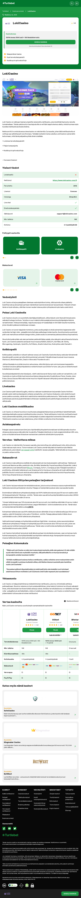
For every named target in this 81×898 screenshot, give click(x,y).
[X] (14, 829)
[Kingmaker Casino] (75, 746)
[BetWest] (75, 778)
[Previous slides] (71, 257)
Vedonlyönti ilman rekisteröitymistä (39, 804)
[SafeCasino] (75, 715)
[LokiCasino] (40, 97)
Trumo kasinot (54, 805)
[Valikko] (77, 3)
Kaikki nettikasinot (8, 794)
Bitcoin (29, 468)
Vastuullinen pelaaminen (69, 798)
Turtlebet (5, 11)
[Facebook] (4, 829)
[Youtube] (9, 829)
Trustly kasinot (54, 797)
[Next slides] (77, 257)
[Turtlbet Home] (8, 3)
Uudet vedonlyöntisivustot (40, 798)
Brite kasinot (54, 801)
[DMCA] (27, 885)
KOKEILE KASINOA (40, 42)
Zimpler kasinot (55, 794)
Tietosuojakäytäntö (71, 807)
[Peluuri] (4, 885)
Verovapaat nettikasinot (6, 810)
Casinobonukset (23, 794)
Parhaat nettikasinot (6, 798)
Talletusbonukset (24, 797)
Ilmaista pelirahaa (24, 805)
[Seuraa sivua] (37, 283)
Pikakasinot (6, 814)
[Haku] (72, 3)
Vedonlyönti (38, 794)
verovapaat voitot (27, 450)
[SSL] (32, 885)
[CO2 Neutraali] (13, 885)
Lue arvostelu (54, 635)
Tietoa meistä (70, 794)
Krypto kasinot (54, 808)
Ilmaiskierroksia (23, 808)
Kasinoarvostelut (18, 11)
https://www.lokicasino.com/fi (65, 180)
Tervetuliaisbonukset (25, 801)
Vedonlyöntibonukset (41, 809)
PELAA (32, 630)
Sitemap (68, 810)
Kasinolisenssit (70, 803)
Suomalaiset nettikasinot (6, 804)
